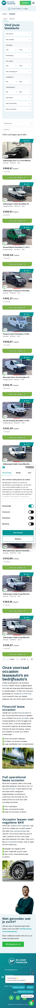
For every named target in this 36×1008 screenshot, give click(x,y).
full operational (13, 842)
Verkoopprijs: (10, 87)
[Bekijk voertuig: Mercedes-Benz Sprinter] (17, 551)
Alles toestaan (18, 532)
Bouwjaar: (9, 45)
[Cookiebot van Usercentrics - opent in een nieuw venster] (25, 467)
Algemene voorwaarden (15, 1004)
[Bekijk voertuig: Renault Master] (17, 247)
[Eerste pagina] (4, 659)
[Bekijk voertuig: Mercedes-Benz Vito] (17, 377)
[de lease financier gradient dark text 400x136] (9, 2)
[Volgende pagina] (28, 659)
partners (5, 686)
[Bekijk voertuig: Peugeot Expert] (17, 334)
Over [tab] (29, 473)
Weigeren (18, 539)
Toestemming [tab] (6, 473)
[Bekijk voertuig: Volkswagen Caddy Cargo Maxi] (17, 464)
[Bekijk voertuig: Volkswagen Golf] (17, 160)
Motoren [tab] (12, 19)
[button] (33, 3)
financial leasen (24, 713)
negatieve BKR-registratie (20, 826)
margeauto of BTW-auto (22, 694)
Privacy (26, 1004)
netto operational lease (18, 831)
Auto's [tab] (5, 19)
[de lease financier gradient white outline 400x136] (18, 961)
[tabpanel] (18, 341)
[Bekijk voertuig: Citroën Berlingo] (17, 420)
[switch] (31, 512)
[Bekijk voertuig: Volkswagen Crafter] (17, 204)
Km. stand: (9, 61)
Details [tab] (18, 473)
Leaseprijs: (9, 77)
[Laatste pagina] (31, 659)
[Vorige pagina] (8, 659)
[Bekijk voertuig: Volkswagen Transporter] (17, 290)
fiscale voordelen (23, 718)
